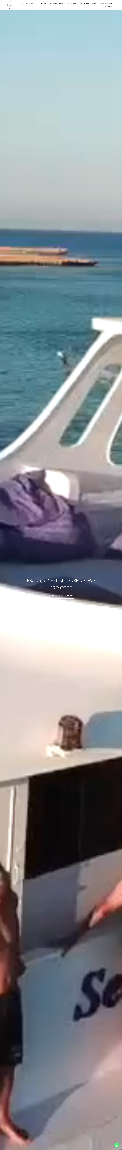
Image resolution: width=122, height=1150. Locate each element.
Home (21, 4)
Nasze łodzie (64, 4)
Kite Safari (29, 4)
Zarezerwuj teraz (107, 4)
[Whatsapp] (116, 1145)
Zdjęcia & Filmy (76, 4)
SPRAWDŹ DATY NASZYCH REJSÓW (61, 596)
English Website (108, 6)
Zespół (86, 4)
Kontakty (94, 4)
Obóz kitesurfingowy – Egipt (46, 4)
